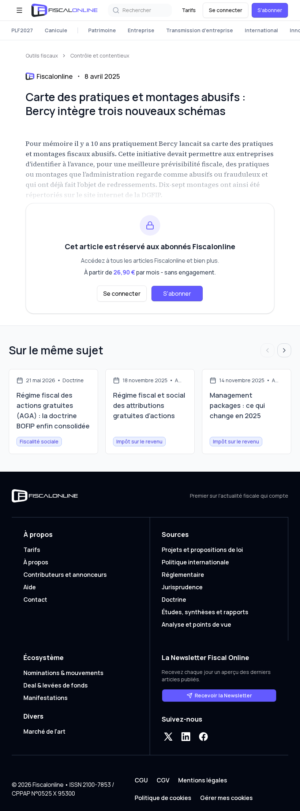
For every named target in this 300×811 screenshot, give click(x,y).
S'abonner (270, 10)
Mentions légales (202, 780)
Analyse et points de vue (196, 624)
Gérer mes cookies (226, 798)
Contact (35, 600)
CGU (141, 780)
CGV (163, 780)
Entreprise (141, 30)
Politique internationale (195, 562)
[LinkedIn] (185, 736)
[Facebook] (203, 736)
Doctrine (174, 600)
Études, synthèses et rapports (205, 612)
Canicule (56, 30)
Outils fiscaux (42, 55)
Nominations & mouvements (63, 673)
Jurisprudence (182, 587)
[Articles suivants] (284, 350)
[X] (168, 736)
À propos (35, 562)
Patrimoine (102, 30)
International (261, 30)
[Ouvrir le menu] (19, 10)
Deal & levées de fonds (55, 685)
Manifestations (45, 698)
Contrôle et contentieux (99, 55)
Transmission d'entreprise (199, 30)
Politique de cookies (163, 798)
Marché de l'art (44, 731)
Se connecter (225, 10)
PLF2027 (22, 30)
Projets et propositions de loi (202, 550)
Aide (29, 587)
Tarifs (189, 10)
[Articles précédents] (267, 350)
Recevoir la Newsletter (223, 695)
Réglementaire (183, 575)
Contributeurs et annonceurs (65, 575)
